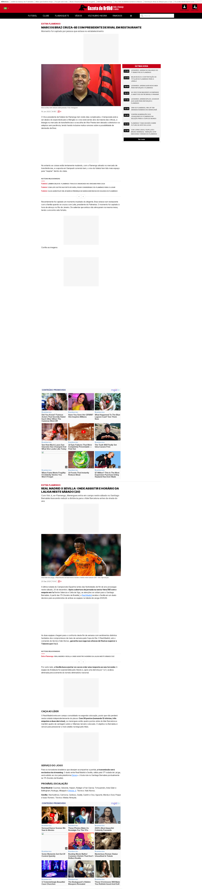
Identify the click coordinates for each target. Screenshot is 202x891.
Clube (46, 15)
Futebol (32, 15)
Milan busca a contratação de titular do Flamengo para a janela (144, 79)
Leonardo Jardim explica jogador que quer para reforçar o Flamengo (145, 101)
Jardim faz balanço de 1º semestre (22, 2)
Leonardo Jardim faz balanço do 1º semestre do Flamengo (144, 71)
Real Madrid (87, 595)
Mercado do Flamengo (104, 2)
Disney (74, 775)
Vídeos (78, 15)
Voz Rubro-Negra (97, 15)
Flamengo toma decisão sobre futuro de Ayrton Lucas (143, 124)
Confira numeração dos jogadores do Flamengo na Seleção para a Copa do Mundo (143, 116)
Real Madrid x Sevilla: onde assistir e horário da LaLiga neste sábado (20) (84, 656)
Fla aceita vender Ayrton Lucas (184, 2)
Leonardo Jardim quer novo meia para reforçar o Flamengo (144, 87)
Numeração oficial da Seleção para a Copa (158, 2)
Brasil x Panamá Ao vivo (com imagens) (82, 2)
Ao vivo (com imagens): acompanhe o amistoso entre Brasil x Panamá (145, 93)
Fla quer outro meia (61, 2)
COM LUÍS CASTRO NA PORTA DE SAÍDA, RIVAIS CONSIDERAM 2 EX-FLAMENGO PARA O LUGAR (81, 187)
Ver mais (141, 139)
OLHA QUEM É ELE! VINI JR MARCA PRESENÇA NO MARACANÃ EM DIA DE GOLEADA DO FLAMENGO (83, 191)
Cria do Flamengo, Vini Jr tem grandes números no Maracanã (144, 109)
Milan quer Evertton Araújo (44, 2)
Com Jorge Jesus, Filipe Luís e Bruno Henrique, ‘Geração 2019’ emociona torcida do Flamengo (144, 132)
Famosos (117, 15)
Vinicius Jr (72, 790)
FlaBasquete (62, 15)
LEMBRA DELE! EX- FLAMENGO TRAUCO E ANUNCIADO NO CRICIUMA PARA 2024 (76, 184)
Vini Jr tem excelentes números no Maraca (128, 2)
